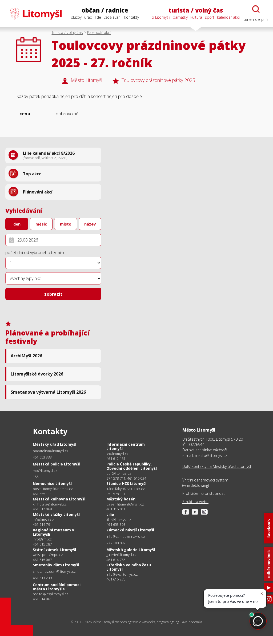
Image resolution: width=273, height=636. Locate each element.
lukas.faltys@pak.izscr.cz (125, 489)
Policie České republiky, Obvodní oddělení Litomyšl (131, 466)
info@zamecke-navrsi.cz (125, 537)
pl (262, 19)
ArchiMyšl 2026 (26, 356)
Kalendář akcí (99, 32)
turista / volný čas (195, 10)
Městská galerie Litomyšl (130, 549)
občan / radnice (105, 10)
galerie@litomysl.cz (121, 555)
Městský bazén (120, 498)
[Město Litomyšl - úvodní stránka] (33, 13)
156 (36, 476)
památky (180, 17)
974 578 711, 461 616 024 (126, 478)
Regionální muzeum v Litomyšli (53, 532)
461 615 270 (115, 579)
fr (267, 19)
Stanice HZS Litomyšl (126, 483)
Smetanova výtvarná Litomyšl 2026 (48, 392)
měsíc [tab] (41, 224)
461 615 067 (42, 559)
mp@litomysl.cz (45, 471)
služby (76, 17)
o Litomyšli (161, 17)
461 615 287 (42, 544)
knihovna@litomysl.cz (50, 504)
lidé (98, 17)
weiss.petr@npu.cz (48, 555)
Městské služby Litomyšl (56, 514)
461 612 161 (115, 458)
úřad (88, 17)
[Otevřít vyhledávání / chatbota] (256, 9)
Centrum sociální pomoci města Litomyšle (57, 586)
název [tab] (90, 224)
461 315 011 (115, 509)
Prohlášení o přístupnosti (204, 493)
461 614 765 (115, 559)
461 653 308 (115, 524)
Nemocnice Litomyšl (52, 483)
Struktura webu (195, 501)
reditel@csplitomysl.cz (50, 594)
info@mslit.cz (43, 520)
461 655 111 (42, 493)
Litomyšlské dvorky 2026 (37, 374)
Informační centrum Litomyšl (125, 446)
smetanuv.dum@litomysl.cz (54, 572)
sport (209, 17)
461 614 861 (42, 599)
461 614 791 (42, 524)
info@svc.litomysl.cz (122, 574)
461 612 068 (42, 509)
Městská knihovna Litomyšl (59, 498)
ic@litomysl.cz (117, 454)
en (251, 19)
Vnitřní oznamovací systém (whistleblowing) (205, 482)
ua (246, 19)
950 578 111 (115, 493)
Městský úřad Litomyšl (54, 444)
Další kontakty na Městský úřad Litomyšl (216, 466)
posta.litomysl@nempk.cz (53, 489)
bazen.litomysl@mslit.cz (125, 504)
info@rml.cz (42, 539)
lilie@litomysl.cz (118, 520)
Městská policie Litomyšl (56, 464)
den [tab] (17, 224)
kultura (196, 17)
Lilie (110, 514)
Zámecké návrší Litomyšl (130, 529)
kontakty (131, 17)
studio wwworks (144, 622)
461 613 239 (42, 577)
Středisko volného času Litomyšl (128, 567)
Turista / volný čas (67, 32)
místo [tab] (65, 224)
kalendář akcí (228, 17)
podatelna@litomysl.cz (51, 451)
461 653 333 (42, 457)
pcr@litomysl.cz (118, 473)
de (257, 19)
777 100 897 (115, 542)
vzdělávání (112, 17)
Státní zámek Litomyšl (54, 549)
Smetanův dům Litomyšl (56, 564)
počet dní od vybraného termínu (35, 252)
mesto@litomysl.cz (211, 455)
